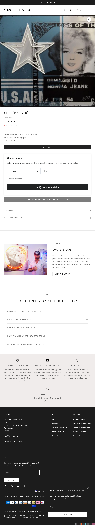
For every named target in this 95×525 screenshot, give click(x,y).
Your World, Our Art (59, 428)
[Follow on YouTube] (18, 486)
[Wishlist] (89, 112)
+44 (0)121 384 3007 (11, 436)
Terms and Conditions (11, 496)
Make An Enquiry (79, 419)
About (54, 419)
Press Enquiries (58, 436)
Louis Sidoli (8, 117)
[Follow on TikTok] (24, 486)
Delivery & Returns (80, 436)
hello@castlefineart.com (13, 441)
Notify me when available (47, 187)
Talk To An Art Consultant (82, 423)
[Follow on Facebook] (5, 486)
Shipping (35, 496)
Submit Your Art (58, 432)
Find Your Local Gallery (81, 428)
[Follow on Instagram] (11, 486)
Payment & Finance (80, 432)
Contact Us (8, 447)
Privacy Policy (25, 496)
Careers (55, 423)
